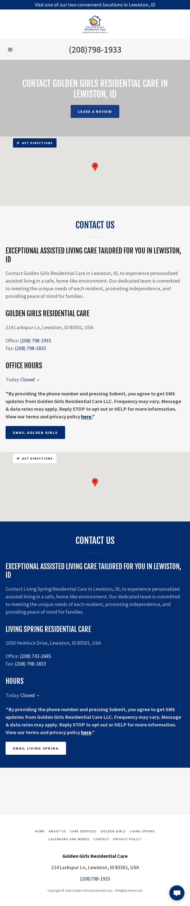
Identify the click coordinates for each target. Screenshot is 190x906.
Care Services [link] (83, 831)
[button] (10, 49)
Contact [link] (102, 839)
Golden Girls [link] (113, 831)
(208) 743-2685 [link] (35, 656)
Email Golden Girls (35, 432)
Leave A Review (95, 111)
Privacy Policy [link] (127, 839)
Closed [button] (27, 379)
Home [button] (40, 831)
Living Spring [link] (142, 831)
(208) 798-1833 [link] (30, 348)
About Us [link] (57, 831)
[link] (95, 24)
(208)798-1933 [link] (95, 49)
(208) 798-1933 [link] (35, 340)
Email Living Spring (36, 748)
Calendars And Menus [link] (69, 839)
